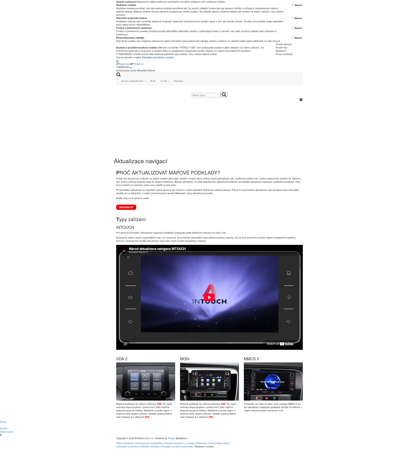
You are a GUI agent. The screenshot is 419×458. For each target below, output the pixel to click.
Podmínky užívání (205, 443)
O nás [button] (164, 80)
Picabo (171, 438)
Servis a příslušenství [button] (132, 80)
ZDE (159, 403)
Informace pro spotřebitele (149, 443)
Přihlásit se (138, 63)
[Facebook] (260, 438)
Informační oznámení (127, 446)
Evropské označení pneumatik (177, 446)
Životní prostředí (125, 443)
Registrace (124, 63)
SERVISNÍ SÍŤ (126, 207)
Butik (153, 80)
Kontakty (178, 80)
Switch (298, 5)
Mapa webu (223, 443)
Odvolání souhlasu (150, 446)
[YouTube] (261, 438)
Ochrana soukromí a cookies (179, 443)
